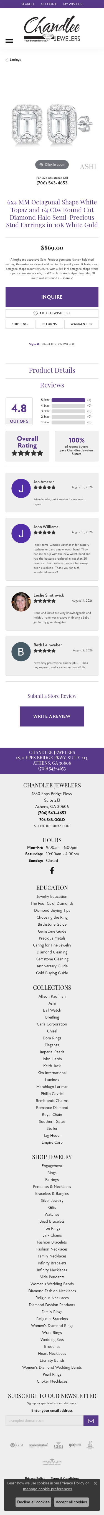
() (89, 400)
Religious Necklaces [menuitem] (52, 1298)
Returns (49, 324)
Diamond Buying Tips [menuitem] (52, 910)
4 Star (45, 406)
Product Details (52, 371)
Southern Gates (52, 1121)
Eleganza (52, 1045)
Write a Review (52, 716)
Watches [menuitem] (52, 1214)
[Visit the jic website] (90, 1445)
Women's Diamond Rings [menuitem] (52, 1325)
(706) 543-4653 (52, 183)
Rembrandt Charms (52, 1100)
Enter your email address (52, 1410)
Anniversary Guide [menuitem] (52, 966)
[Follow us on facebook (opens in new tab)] (52, 870)
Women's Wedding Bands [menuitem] (52, 1284)
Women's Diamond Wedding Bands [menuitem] (52, 1367)
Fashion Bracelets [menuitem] (52, 1242)
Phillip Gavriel (52, 1093)
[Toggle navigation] (9, 39)
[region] (52, 124)
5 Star (45, 400)
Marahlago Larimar (52, 1086)
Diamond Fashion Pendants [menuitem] (52, 1305)
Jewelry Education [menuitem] (52, 896)
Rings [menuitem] (52, 1172)
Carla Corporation (52, 1024)
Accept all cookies (71, 1502)
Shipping (20, 324)
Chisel (52, 1031)
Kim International (52, 1073)
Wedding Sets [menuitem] (52, 1339)
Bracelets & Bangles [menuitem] (52, 1193)
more (67, 278)
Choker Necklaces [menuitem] (52, 1381)
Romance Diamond (52, 1107)
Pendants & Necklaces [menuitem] (52, 1186)
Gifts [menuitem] (52, 1207)
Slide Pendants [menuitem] (52, 1277)
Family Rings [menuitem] (52, 1311)
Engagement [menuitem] (52, 1165)
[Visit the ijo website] (75, 1445)
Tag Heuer (52, 1135)
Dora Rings (52, 1038)
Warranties (81, 324)
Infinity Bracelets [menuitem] (52, 1263)
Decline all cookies (33, 1502)
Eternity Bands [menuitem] (52, 1360)
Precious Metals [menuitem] (52, 938)
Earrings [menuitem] (52, 1179)
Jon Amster (44, 481)
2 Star (45, 417)
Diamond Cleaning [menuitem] (52, 952)
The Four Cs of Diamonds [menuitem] (52, 903)
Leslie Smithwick (49, 595)
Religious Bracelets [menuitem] (52, 1318)
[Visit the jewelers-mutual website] (38, 1445)
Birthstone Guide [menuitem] (52, 924)
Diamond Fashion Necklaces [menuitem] (52, 1291)
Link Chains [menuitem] (52, 1235)
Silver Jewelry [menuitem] (52, 1200)
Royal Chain (52, 1114)
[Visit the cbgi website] (58, 1445)
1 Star (45, 422)
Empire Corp (52, 1142)
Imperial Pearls (52, 1052)
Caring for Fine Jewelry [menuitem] (52, 945)
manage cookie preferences (47, 1489)
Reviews (52, 385)
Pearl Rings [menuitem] (52, 1374)
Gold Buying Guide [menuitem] (52, 973)
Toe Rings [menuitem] (52, 1228)
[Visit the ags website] (52, 1462)
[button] (27, 4)
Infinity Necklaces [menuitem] (52, 1270)
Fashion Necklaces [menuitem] (52, 1249)
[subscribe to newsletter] (90, 1420)
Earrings (15, 60)
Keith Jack (52, 1066)
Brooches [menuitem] (52, 1346)
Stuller (52, 1128)
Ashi (52, 1003)
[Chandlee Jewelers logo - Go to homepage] (52, 29)
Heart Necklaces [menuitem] (52, 1353)
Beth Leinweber (48, 644)
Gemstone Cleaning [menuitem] (52, 959)
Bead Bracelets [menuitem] (52, 1221)
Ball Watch (52, 1010)
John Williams (46, 526)
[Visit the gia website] (17, 1445)
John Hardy (52, 1059)
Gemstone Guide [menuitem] (52, 931)
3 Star (45, 411)
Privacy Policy (72, 1483)
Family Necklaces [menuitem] (52, 1256)
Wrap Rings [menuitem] (52, 1332)
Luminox (52, 1079)
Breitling (52, 1017)
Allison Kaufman (52, 996)
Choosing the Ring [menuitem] (52, 917)
